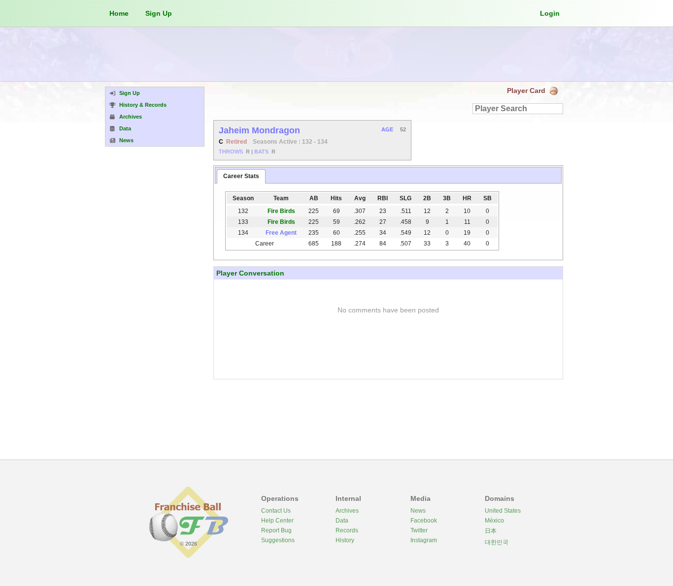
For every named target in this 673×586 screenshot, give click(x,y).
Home (119, 13)
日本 (491, 530)
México (494, 520)
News (418, 510)
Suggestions (278, 540)
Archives (347, 510)
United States (503, 510)
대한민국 (496, 542)
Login (550, 13)
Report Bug (276, 530)
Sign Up (158, 13)
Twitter (419, 530)
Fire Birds (281, 211)
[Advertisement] (336, 54)
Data (342, 520)
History (345, 540)
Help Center (277, 520)
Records (347, 530)
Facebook (423, 520)
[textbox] (517, 108)
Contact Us (276, 510)
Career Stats (241, 176)
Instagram (423, 540)
